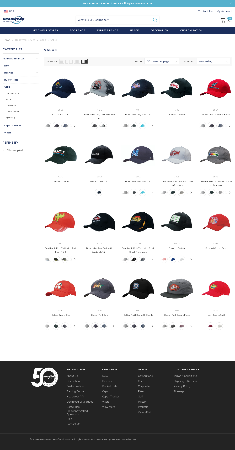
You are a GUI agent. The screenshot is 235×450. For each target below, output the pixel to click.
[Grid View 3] (71, 61)
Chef (141, 381)
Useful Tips (73, 406)
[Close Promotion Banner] (230, 3)
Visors (7, 132)
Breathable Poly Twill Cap (138, 114)
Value (8, 99)
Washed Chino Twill (99, 181)
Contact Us (205, 11)
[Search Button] (155, 20)
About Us (72, 376)
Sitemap (179, 391)
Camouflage (145, 376)
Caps (7, 87)
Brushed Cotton (177, 114)
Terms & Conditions (185, 376)
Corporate (144, 386)
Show (138, 61)
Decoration (73, 381)
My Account (224, 11)
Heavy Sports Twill (215, 315)
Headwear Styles (14, 58)
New (6, 65)
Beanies (8, 72)
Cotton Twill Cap (60, 114)
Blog (69, 418)
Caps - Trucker (12, 125)
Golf (140, 396)
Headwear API (75, 396)
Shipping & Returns (185, 381)
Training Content (77, 391)
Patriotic (143, 406)
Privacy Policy (182, 386)
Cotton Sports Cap (60, 315)
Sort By (189, 61)
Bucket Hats (11, 79)
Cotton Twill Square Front (177, 315)
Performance (12, 93)
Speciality (10, 117)
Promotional (12, 111)
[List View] (61, 61)
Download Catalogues (80, 401)
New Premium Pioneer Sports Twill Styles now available (117, 3)
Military (142, 401)
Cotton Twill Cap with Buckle (215, 114)
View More (108, 406)
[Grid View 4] (77, 61)
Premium (11, 105)
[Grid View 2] (66, 61)
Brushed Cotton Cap (215, 248)
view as (52, 61)
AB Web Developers (123, 439)
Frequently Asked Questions (77, 412)
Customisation (75, 386)
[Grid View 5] (84, 61)
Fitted (141, 391)
